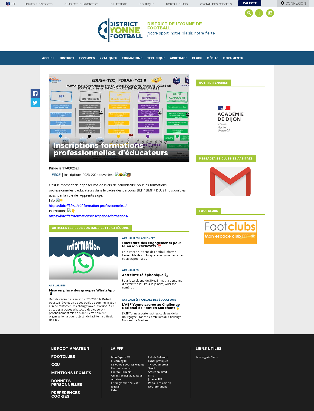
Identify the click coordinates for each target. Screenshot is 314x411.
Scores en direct (157, 372)
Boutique (147, 4)
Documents (233, 58)
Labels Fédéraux (158, 357)
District (67, 58)
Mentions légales (71, 373)
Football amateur (121, 368)
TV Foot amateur (158, 364)
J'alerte (250, 3)
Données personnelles (66, 383)
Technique (156, 58)
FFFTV (151, 375)
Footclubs (63, 357)
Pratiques (108, 58)
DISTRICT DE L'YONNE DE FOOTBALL (174, 26)
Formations (132, 58)
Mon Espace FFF (120, 357)
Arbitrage (178, 58)
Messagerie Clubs (207, 357)
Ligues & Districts (39, 4)
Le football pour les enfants (127, 364)
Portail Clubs (177, 4)
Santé (151, 368)
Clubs (197, 58)
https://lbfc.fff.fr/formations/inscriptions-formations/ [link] (88, 216)
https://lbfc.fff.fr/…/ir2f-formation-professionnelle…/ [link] (88, 205)
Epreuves (87, 58)
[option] (230, 119)
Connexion (295, 3)
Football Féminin (121, 372)
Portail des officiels (216, 4)
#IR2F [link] (56, 174)
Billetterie (119, 4)
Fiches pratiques (158, 361)
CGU (55, 365)
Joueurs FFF (155, 379)
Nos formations (157, 386)
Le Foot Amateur (70, 349)
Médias (213, 58)
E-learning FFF (119, 361)
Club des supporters (82, 4)
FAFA (114, 390)
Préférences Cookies (65, 394)
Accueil (48, 58)
